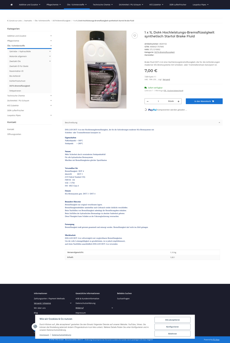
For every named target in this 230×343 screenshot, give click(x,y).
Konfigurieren (172, 327)
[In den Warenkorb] (64, 29)
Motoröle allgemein (18, 56)
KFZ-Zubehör (13, 105)
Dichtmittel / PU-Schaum (18, 100)
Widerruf (80, 308)
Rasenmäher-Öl (16, 71)
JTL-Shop (216, 339)
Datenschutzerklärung (61, 335)
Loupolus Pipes (14, 115)
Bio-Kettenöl (14, 76)
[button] (29, 35)
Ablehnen (172, 333)
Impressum (44, 335)
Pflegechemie (13, 40)
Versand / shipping (42, 303)
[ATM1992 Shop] (11, 4)
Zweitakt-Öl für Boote (18, 66)
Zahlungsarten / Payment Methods (49, 298)
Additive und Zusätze (16, 36)
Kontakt (10, 129)
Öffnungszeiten (14, 134)
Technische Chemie (16, 95)
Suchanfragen (123, 298)
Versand (166, 79)
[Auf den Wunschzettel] (135, 36)
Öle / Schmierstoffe (16, 45)
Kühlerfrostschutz (17, 81)
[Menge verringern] (148, 101)
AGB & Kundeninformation (87, 298)
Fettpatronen (15, 90)
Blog (36, 312)
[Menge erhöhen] (178, 101)
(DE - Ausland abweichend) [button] (173, 90)
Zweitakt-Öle (15, 61)
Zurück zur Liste (15, 20)
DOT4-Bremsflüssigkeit (164, 52)
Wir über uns (40, 308)
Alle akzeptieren (172, 320)
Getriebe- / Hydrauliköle (20, 51)
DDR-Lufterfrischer (15, 110)
